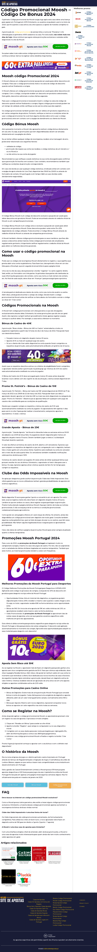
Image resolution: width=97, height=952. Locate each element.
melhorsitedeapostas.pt (50, 949)
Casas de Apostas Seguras (38, 913)
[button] (13, 785)
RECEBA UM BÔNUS (60, 47)
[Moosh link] (13, 46)
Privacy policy (84, 903)
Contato (82, 900)
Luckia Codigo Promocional (62, 925)
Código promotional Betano (89, 13)
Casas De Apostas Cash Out (39, 908)
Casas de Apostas (39, 899)
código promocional (22, 32)
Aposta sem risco (37, 47)
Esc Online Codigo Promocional (63, 909)
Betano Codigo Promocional (62, 898)
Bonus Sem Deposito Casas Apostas (39, 906)
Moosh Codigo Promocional (62, 900)
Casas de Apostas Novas (39, 911)
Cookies (82, 906)
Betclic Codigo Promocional (62, 907)
